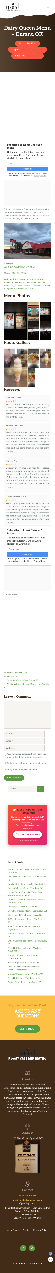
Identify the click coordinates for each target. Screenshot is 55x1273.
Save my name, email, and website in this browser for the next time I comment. (26, 755)
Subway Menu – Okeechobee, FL (23, 680)
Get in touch (27, 1029)
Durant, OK (33, 55)
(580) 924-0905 (19, 273)
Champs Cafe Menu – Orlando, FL (24, 907)
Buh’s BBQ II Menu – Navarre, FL (23, 962)
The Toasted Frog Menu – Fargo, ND (25, 915)
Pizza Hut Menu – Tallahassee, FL (24, 978)
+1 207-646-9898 (27, 1195)
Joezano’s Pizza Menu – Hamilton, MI (25, 888)
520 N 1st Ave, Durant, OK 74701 (20, 267)
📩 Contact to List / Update (27, 834)
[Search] (40, 789)
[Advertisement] (27, 110)
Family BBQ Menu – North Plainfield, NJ (27, 884)
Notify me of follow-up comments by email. (27, 763)
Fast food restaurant (31, 49)
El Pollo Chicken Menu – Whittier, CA (25, 974)
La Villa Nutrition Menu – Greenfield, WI (27, 911)
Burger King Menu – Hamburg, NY (24, 982)
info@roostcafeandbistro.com (27, 1200)
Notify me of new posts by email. (22, 770)
